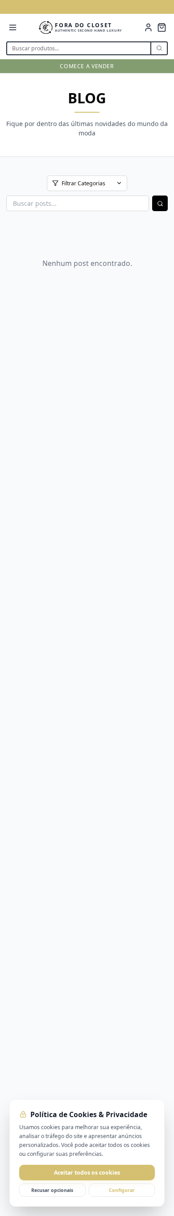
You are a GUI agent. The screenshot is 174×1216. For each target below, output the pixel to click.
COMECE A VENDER (87, 66)
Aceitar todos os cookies (87, 1172)
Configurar (122, 1190)
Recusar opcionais (52, 1190)
